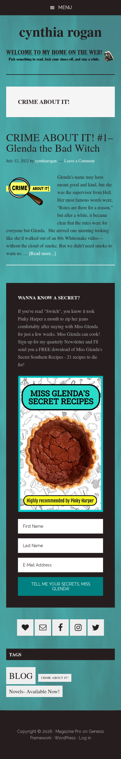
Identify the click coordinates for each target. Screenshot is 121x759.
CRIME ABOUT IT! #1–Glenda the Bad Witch (59, 142)
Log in (85, 738)
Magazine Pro (68, 731)
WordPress (65, 738)
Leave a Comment (79, 160)
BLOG (21, 675)
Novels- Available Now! (34, 691)
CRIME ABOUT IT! (54, 678)
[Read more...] (42, 253)
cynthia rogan (60, 31)
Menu (65, 7)
